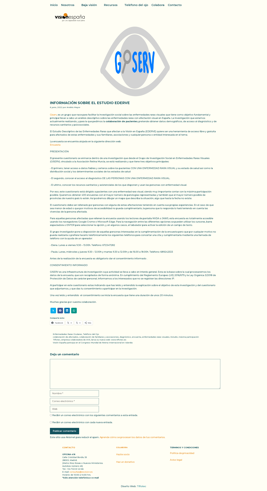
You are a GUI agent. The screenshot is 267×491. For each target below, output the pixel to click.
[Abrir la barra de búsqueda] (215, 5)
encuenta (136, 337)
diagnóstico (125, 337)
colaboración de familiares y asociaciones (99, 337)
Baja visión (89, 5)
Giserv (53, 114)
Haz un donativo (125, 462)
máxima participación (189, 337)
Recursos (111, 5)
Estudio (174, 337)
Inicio (54, 5)
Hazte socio (123, 454)
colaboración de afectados (65, 337)
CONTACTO (68, 447)
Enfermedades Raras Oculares (67, 334)
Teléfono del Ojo (91, 334)
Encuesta (55, 145)
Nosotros (67, 5)
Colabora (158, 5)
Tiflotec (141, 486)
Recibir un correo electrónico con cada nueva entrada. (82, 422)
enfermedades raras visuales (156, 337)
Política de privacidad (182, 453)
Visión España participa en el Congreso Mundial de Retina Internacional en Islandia (93, 342)
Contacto (175, 5)
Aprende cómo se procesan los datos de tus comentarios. (132, 437)
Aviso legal (176, 460)
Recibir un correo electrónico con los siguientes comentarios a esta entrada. (95, 415)
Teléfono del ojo (136, 5)
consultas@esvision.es (81, 472)
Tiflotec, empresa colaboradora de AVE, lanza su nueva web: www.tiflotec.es (89, 340)
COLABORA (122, 447)
